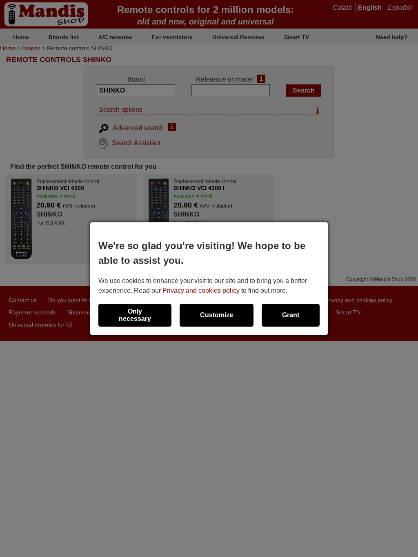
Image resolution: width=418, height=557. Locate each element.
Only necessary (135, 315)
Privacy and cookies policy (201, 290)
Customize (216, 315)
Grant (290, 315)
